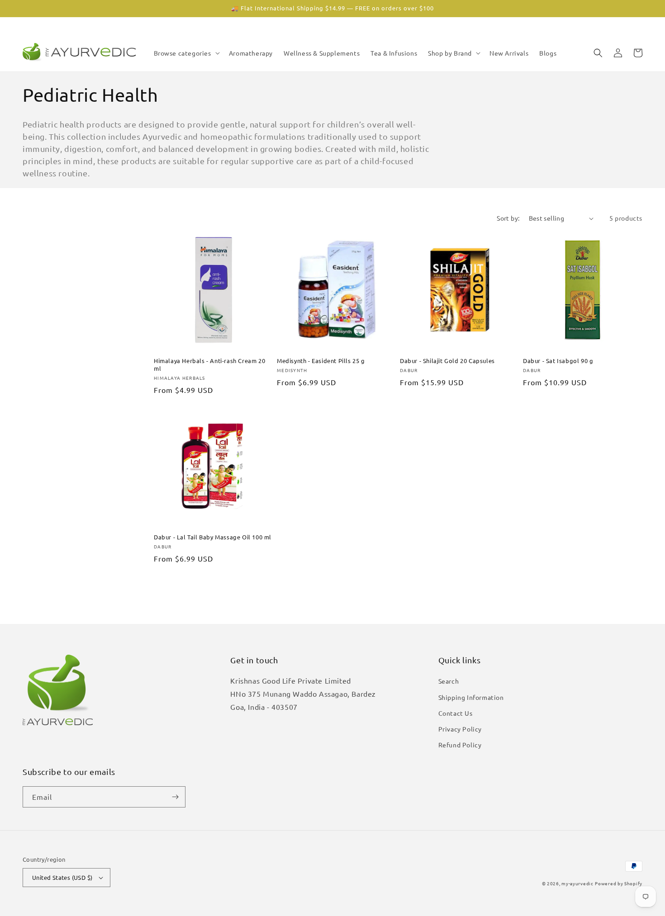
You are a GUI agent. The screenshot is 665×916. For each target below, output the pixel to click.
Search (448, 681)
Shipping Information (471, 697)
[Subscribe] (175, 796)
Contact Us (455, 713)
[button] (185, 52)
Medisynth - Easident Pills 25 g (321, 360)
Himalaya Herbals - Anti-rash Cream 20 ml (209, 364)
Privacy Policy (460, 729)
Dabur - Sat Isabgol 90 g (558, 360)
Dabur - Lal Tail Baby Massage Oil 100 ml (212, 537)
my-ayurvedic (577, 883)
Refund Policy (460, 745)
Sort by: (508, 218)
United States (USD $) (62, 877)
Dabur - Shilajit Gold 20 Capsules (447, 360)
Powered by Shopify (618, 883)
